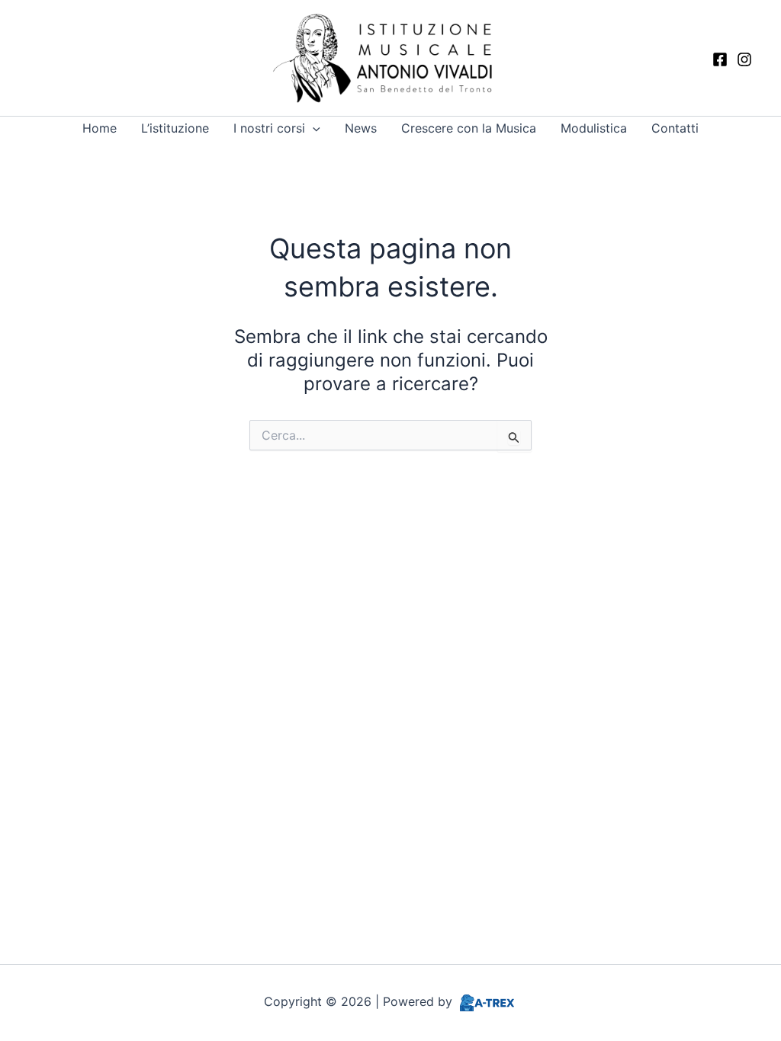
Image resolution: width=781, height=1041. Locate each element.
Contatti (675, 128)
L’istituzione (175, 128)
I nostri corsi (269, 128)
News (361, 128)
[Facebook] (720, 59)
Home (99, 128)
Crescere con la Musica (468, 128)
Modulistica (594, 128)
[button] (312, 128)
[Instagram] (744, 59)
